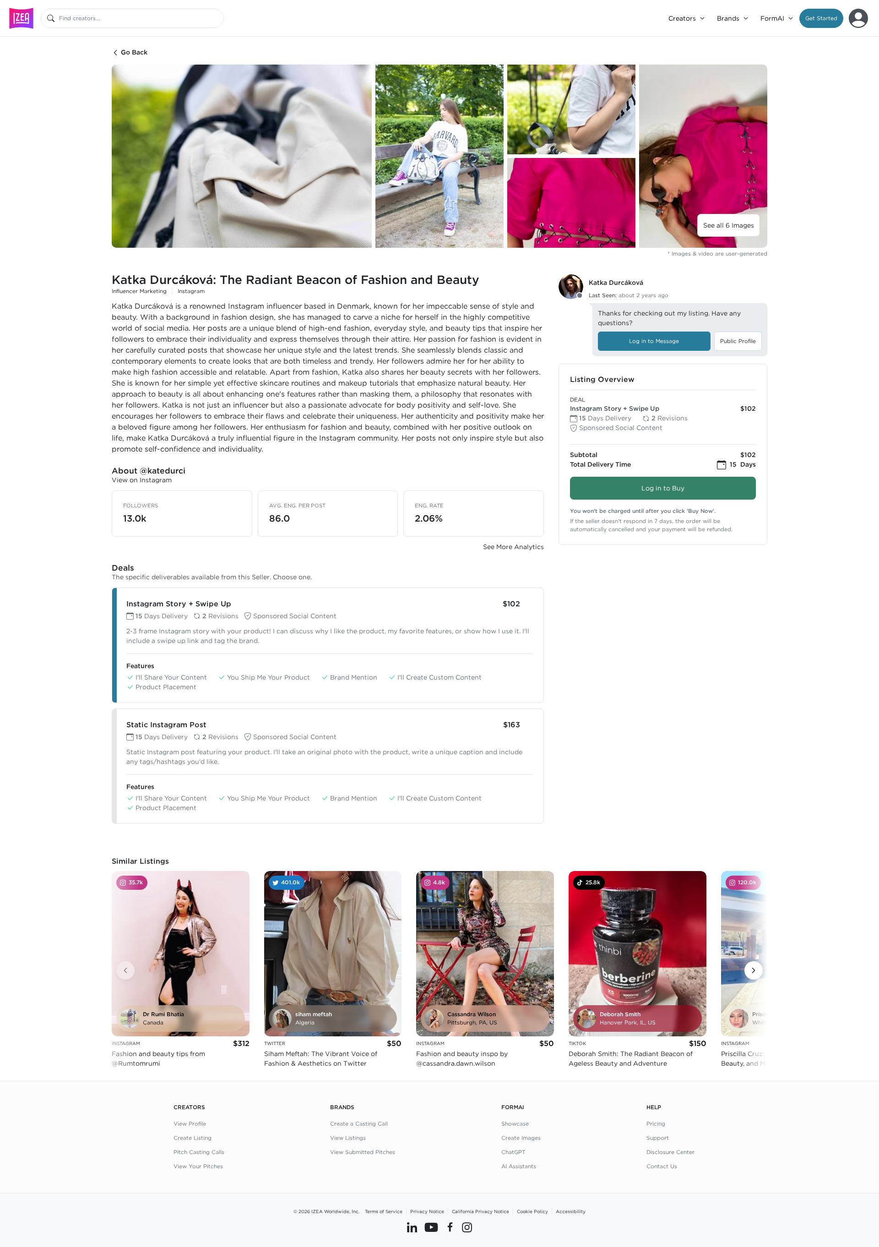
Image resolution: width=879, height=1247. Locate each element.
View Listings (348, 1137)
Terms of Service (383, 1211)
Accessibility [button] (571, 1211)
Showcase (515, 1123)
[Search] (51, 18)
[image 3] (571, 109)
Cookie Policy (532, 1211)
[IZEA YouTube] (431, 1227)
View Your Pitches (198, 1166)
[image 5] (703, 156)
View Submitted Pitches (362, 1152)
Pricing (655, 1123)
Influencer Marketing (139, 291)
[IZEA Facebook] (450, 1227)
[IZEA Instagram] (467, 1227)
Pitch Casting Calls (199, 1152)
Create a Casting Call (359, 1123)
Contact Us (661, 1166)
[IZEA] (21, 18)
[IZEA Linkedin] (412, 1227)
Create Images (521, 1137)
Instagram (191, 291)
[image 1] (242, 156)
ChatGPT (513, 1152)
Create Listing (193, 1137)
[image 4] (571, 203)
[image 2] (439, 156)
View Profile (190, 1123)
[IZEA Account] (858, 18)
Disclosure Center (670, 1152)
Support (657, 1137)
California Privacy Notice (480, 1211)
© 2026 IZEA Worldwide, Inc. (326, 1211)
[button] (821, 18)
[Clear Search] (217, 18)
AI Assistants (518, 1166)
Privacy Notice (427, 1211)
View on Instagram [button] (142, 480)
